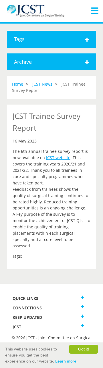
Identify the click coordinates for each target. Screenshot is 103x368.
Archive (23, 61)
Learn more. (66, 361)
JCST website (58, 157)
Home (17, 84)
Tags (19, 39)
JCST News (42, 84)
